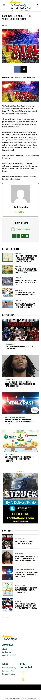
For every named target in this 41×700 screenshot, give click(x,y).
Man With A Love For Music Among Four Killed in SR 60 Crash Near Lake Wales (25, 305)
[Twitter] (23, 680)
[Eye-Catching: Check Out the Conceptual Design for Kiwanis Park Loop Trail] (7, 269)
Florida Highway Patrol (14, 417)
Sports (18, 601)
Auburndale (9, 379)
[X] (23, 69)
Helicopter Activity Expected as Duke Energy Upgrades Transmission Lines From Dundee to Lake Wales (26, 259)
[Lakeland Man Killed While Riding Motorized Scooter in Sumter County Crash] (20, 403)
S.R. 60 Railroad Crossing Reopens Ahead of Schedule (25, 293)
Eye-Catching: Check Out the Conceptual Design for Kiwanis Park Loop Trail (26, 271)
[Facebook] (17, 69)
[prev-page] (3, 616)
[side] (20, 498)
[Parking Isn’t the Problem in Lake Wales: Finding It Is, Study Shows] (7, 281)
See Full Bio (19, 211)
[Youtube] (27, 236)
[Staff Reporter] (13, 229)
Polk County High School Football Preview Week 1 (18, 347)
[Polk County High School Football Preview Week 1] (20, 330)
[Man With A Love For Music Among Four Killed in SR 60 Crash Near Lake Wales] (7, 304)
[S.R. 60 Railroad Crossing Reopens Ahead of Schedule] (7, 292)
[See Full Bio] (25, 212)
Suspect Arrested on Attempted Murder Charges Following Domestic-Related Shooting (19, 384)
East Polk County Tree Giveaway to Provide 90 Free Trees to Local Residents (18, 459)
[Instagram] (18, 236)
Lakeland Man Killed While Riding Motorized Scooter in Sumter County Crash (19, 421)
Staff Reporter (23, 229)
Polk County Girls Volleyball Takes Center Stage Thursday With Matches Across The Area (26, 606)
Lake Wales (19, 253)
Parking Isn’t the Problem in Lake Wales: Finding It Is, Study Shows (26, 282)
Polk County (9, 344)
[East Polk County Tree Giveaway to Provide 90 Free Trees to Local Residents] (20, 441)
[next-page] (7, 616)
